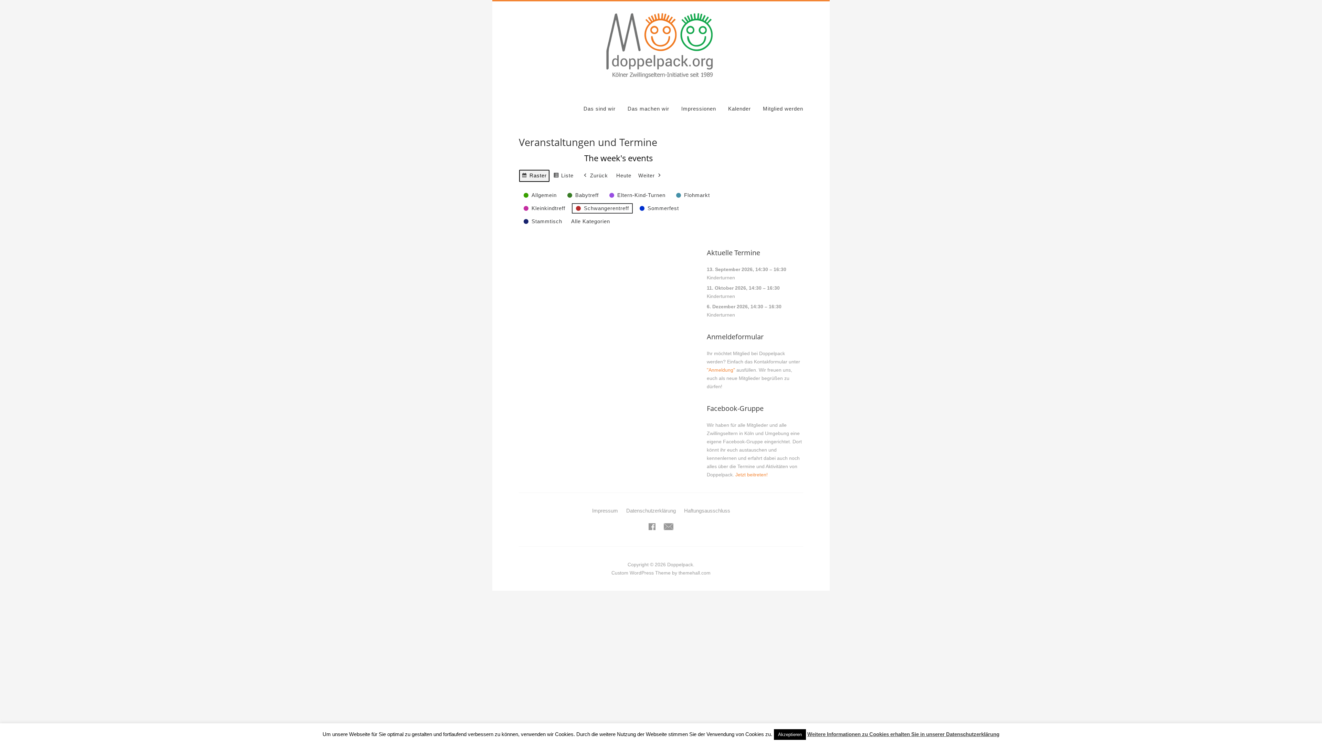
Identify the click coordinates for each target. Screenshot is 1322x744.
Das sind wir (600, 109)
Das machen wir (648, 109)
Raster (534, 177)
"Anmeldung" (721, 370)
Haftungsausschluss (707, 511)
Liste (563, 177)
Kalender (739, 109)
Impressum (605, 511)
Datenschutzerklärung (651, 511)
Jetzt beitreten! (751, 474)
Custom (619, 573)
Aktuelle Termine (733, 252)
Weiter (646, 175)
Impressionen (698, 109)
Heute (623, 175)
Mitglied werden (783, 109)
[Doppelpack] (661, 81)
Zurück (599, 175)
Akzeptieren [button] (790, 734)
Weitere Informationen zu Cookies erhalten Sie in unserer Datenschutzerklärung (903, 734)
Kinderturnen (721, 277)
